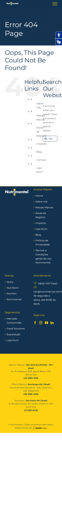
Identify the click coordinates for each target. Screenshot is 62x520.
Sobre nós (41, 201)
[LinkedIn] (52, 322)
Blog (39, 151)
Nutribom (13, 287)
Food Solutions (16, 328)
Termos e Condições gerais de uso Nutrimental (43, 256)
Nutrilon (12, 293)
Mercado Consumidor (14, 320)
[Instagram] (40, 322)
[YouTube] (46, 322)
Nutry (10, 281)
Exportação (13, 334)
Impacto (41, 143)
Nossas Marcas (44, 207)
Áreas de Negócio (40, 215)
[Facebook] (35, 322)
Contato (41, 159)
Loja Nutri (41, 228)
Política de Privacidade (42, 242)
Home (39, 195)
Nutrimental (14, 299)
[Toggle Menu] (55, 3)
